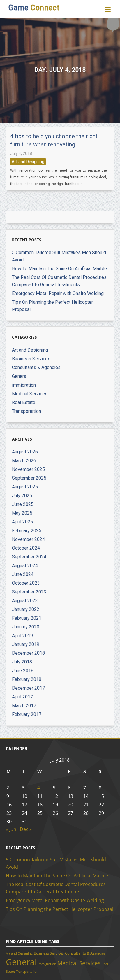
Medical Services (29, 393)
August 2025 (25, 487)
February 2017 (26, 714)
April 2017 (22, 697)
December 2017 (28, 688)
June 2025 (22, 504)
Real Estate (23, 402)
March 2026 (24, 460)
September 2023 (29, 592)
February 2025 (26, 530)
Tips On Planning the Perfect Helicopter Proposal (59, 909)
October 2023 (26, 583)
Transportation (26, 411)
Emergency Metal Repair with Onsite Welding (58, 293)
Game (33, 8)
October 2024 (26, 548)
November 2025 (28, 469)
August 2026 (25, 452)
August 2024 (25, 565)
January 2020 (25, 627)
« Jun (11, 829)
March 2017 (24, 705)
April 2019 (22, 635)
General (19, 376)
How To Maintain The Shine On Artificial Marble (59, 268)
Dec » (26, 829)
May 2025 (22, 513)
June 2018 (22, 670)
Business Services (31, 358)
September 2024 (29, 557)
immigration (24, 385)
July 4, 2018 (21, 153)
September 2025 (29, 478)
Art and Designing (28, 161)
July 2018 (22, 662)
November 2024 (28, 539)
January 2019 (25, 644)
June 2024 (22, 574)
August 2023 (25, 600)
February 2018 (26, 679)
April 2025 (22, 522)
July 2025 (22, 495)
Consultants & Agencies (36, 367)
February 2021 (26, 618)
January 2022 (25, 609)
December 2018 (28, 653)
